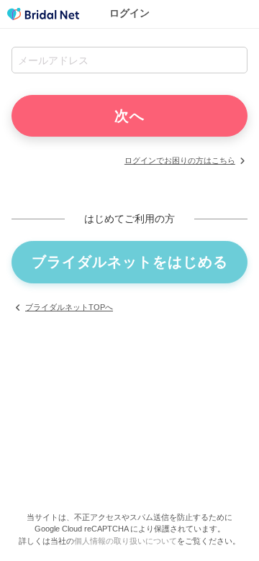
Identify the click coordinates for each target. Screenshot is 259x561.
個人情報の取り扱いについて (125, 541)
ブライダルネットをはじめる (130, 262)
